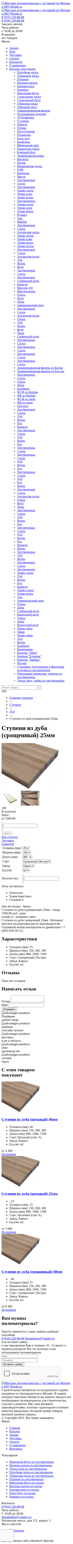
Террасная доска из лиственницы (31, 1475)
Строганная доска (29, 96)
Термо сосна (25, 190)
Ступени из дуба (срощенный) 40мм (32, 1272)
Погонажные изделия (31, 114)
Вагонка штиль (27, 82)
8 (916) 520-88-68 (13, 17)
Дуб (19, 260)
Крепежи (23, 173)
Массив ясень (26, 291)
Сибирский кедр (28, 281)
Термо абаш (25, 635)
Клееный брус (26, 152)
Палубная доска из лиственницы (31, 1472)
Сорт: (13, 957)
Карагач (22, 284)
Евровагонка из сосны (24, 1489)
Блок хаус (23, 138)
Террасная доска (28, 75)
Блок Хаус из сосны (22, 1493)
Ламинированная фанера (33, 110)
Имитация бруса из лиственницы (31, 1461)
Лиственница (26, 180)
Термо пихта (25, 246)
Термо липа (25, 628)
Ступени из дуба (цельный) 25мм (30, 1194)
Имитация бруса (28, 93)
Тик (19, 218)
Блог (12, 51)
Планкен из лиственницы (26, 1479)
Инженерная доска (29, 166)
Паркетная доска (28, 148)
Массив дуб (25, 287)
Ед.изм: (14, 964)
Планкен (23, 79)
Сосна (21, 183)
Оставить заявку (13, 1364)
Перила (22, 124)
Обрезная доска (27, 103)
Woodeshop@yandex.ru (40, 1338)
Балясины (23, 141)
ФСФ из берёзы (27, 392)
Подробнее (9, 1154)
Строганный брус (29, 100)
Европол (23, 89)
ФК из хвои (25, 402)
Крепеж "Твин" (27, 652)
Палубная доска (27, 72)
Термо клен (24, 194)
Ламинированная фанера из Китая (40, 367)
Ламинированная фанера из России (40, 371)
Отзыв (6, 1001)
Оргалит (22, 406)
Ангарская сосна (28, 232)
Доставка (15, 55)
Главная (14, 1427)
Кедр (20, 267)
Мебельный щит (28, 145)
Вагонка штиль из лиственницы (30, 1465)
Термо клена (25, 590)
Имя (4, 1005)
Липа (20, 301)
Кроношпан (25, 649)
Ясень (21, 263)
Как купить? (10, 837)
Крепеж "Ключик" (29, 656)
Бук (19, 423)
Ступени (23, 121)
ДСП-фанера (25, 117)
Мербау (22, 221)
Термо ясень (25, 197)
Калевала (23, 388)
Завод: (13, 961)
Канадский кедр (28, 614)
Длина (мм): (17, 954)
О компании (17, 65)
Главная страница (21, 697)
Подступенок (26, 131)
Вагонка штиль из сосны (25, 1486)
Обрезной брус (27, 107)
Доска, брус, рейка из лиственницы (40, 680)
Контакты (15, 62)
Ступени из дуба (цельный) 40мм (30, 1119)
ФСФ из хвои (26, 399)
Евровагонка (25, 86)
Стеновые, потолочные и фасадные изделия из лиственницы (40, 668)
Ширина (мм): (18, 950)
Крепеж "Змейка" (28, 659)
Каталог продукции (22, 68)
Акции (13, 48)
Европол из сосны (21, 1496)
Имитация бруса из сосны (26, 1482)
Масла (21, 176)
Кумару (22, 214)
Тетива (21, 128)
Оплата (14, 58)
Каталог (14, 1431)
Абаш (21, 632)
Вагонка (22, 159)
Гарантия (8, 844)
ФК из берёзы (26, 395)
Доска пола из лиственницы (28, 1468)
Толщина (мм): (19, 947)
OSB (20, 169)
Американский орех (30, 305)
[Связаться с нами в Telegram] (16, 1530)
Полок (21, 162)
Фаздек (22, 663)
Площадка (24, 135)
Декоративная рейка (30, 155)
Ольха (21, 294)
